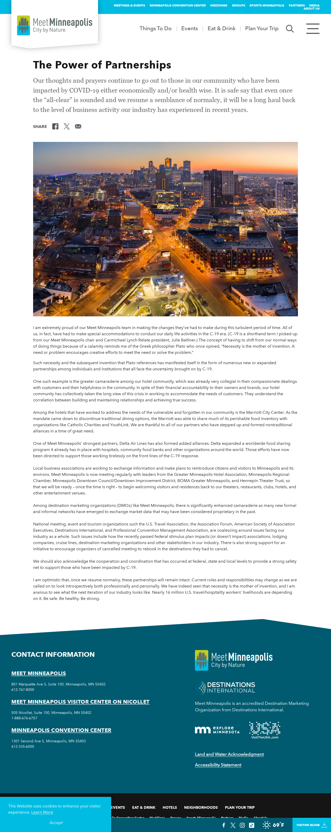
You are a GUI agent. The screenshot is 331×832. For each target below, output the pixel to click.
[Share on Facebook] (55, 126)
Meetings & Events (129, 5)
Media (314, 5)
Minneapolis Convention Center (178, 5)
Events (189, 28)
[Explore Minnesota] (217, 730)
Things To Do (156, 28)
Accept (55, 822)
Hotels (170, 807)
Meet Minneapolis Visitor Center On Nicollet (80, 702)
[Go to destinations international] (225, 687)
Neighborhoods (201, 807)
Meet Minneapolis (38, 673)
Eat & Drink (222, 28)
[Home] (54, 25)
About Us (312, 8)
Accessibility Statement (218, 764)
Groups (238, 5)
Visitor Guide (308, 825)
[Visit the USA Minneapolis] (264, 730)
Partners (297, 5)
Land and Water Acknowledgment (229, 754)
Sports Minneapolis (267, 5)
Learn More (42, 812)
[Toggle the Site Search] (290, 28)
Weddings (218, 5)
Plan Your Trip (262, 28)
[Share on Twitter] (67, 126)
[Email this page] (78, 126)
